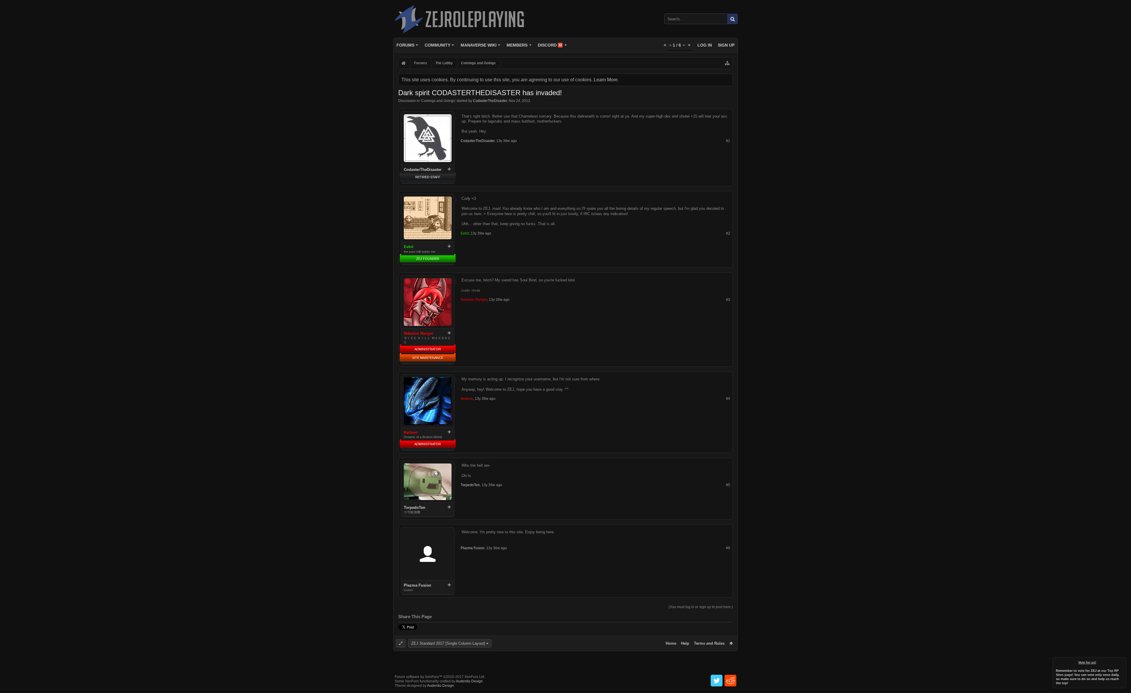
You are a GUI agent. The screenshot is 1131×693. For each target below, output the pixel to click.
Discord (550, 45)
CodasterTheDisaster (490, 101)
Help (685, 643)
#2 (728, 233)
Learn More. (606, 79)
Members (517, 45)
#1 (728, 141)
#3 (728, 300)
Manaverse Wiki (479, 45)
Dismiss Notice (1122, 661)
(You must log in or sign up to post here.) (701, 607)
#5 (728, 485)
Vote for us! (1087, 662)
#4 (728, 399)
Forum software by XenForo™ (440, 677)
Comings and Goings (438, 101)
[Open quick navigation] (727, 63)
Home (671, 643)
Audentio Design (469, 681)
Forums (405, 45)
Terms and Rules (709, 643)
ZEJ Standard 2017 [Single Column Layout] (448, 643)
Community (437, 45)
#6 (728, 548)
